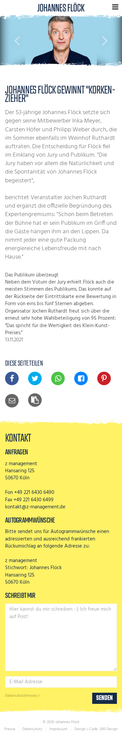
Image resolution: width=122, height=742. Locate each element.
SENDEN (104, 698)
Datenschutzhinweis (22, 696)
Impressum (58, 729)
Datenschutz (32, 729)
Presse (9, 729)
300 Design (109, 729)
